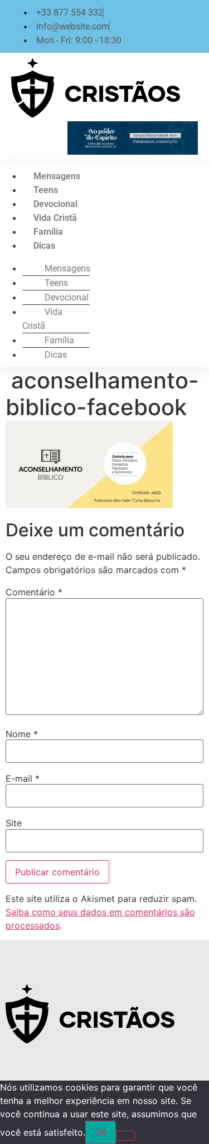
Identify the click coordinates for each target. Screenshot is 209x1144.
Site (14, 822)
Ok (100, 1132)
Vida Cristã (55, 218)
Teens (45, 190)
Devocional (55, 204)
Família (48, 231)
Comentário (34, 592)
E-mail (23, 778)
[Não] (125, 1136)
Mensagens (56, 176)
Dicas (44, 245)
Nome (22, 733)
